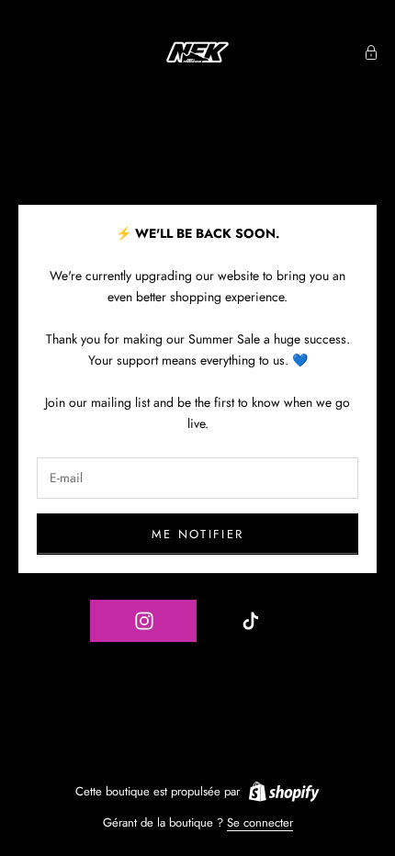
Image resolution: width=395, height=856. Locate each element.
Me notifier (198, 534)
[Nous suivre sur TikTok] (250, 621)
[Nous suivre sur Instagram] (144, 621)
